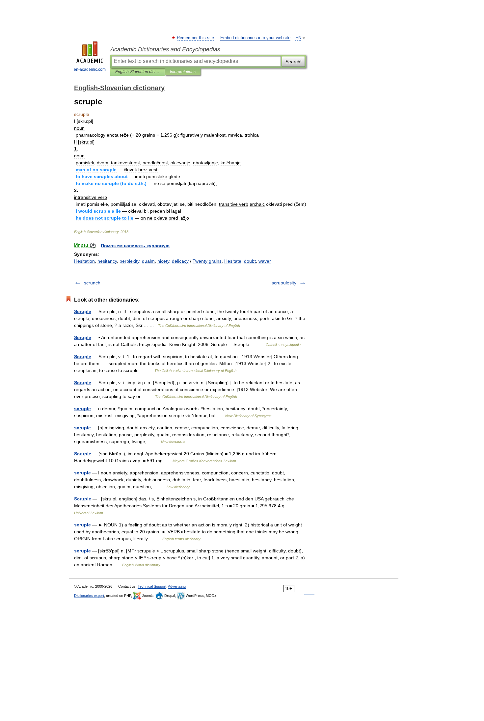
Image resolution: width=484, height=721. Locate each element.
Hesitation (84, 261)
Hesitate (232, 261)
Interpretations (183, 71)
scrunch (92, 282)
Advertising (177, 586)
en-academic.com (90, 69)
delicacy (180, 261)
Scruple (82, 311)
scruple (82, 408)
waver (264, 261)
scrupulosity (284, 282)
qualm (148, 261)
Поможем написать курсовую (135, 245)
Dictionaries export (89, 596)
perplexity (129, 261)
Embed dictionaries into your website (255, 38)
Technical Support (152, 586)
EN (298, 38)
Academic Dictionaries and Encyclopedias (165, 49)
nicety (163, 261)
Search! (293, 61)
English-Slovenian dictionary (137, 71)
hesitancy (107, 261)
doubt (250, 261)
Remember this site (195, 38)
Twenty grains (207, 261)
